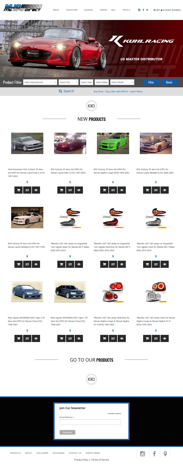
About (113, 10)
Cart (157, 10)
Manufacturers (71, 10)
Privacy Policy (81, 459)
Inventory (103, 10)
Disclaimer (42, 453)
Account (166, 10)
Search (177, 10)
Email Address (67, 417)
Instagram (58, 453)
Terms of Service (100, 459)
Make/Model (88, 10)
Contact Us (126, 10)
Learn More (136, 91)
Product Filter (12, 82)
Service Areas (93, 453)
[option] (91, 48)
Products (56, 10)
